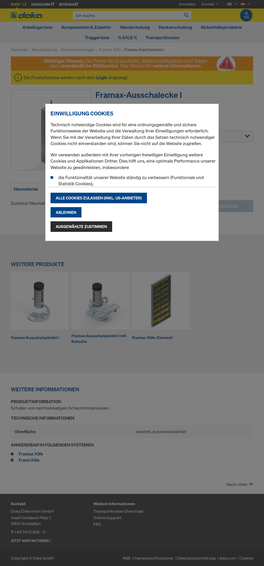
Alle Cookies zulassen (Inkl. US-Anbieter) (99, 197)
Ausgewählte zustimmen (81, 226)
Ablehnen (66, 212)
